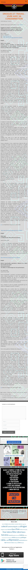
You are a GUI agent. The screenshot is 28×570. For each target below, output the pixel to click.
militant (25, 535)
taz (5, 542)
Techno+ (21, 24)
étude (22, 542)
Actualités (4, 392)
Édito (19, 542)
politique (23, 537)
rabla (10, 394)
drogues (2, 529)
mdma (21, 535)
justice (14, 535)
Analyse (6, 524)
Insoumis (10, 535)
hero (3, 394)
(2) (9, 274)
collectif (4, 526)
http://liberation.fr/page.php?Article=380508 (10, 257)
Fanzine (9, 529)
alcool (3, 524)
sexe (23, 540)
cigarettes (24, 524)
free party (25, 529)
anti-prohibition (11, 524)
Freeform (21, 529)
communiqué (12, 526)
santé (20, 540)
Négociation (18, 537)
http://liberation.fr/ (7, 36)
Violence (16, 542)
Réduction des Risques (22, 392)
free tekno (7, 532)
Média (13, 537)
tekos (12, 542)
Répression (14, 540)
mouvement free (5, 537)
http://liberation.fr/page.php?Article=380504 (12, 37)
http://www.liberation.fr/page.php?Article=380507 (11, 230)
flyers (13, 529)
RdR (8, 540)
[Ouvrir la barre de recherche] (26, 1)
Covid (18, 526)
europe (6, 529)
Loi (16, 535)
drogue (23, 526)
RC (5, 540)
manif (18, 535)
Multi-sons (10, 537)
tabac (26, 540)
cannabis (16, 524)
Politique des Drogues (12, 392)
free (17, 529)
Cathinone (20, 524)
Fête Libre (16, 532)
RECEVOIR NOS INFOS (14, 442)
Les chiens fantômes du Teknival (9, 395)
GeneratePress (19, 569)
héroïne (6, 394)
